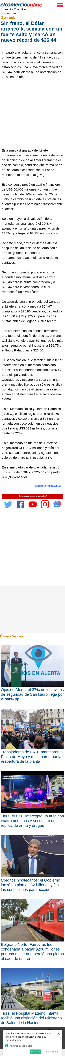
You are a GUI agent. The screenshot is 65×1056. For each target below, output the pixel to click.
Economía (8, 17)
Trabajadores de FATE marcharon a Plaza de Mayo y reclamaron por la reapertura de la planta (32, 757)
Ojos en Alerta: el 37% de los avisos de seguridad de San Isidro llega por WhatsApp (32, 694)
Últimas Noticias (11, 636)
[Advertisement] (32, 113)
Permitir (35, 1051)
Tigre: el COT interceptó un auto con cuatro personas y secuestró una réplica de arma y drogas (32, 821)
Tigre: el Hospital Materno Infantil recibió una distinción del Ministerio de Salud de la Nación (31, 1018)
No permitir (52, 1051)
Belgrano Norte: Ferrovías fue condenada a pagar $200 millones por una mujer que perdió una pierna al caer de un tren (32, 951)
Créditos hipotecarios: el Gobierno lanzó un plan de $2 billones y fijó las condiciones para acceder (30, 885)
